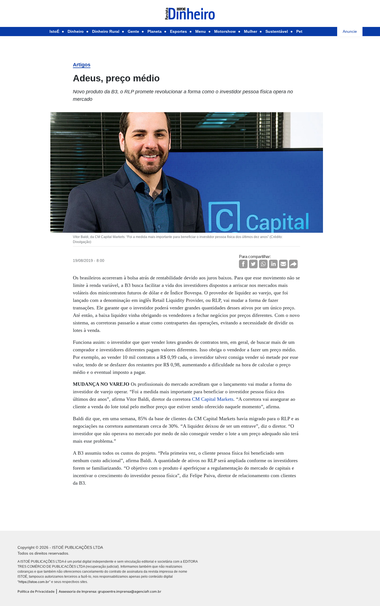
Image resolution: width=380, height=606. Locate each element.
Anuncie (350, 31)
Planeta (154, 31)
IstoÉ (54, 31)
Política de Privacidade (36, 591)
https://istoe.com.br (34, 582)
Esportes (178, 31)
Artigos (81, 64)
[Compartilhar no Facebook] (243, 264)
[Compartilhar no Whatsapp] (263, 264)
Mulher (250, 31)
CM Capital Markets (212, 399)
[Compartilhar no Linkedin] (273, 264)
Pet (299, 31)
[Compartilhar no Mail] (283, 264)
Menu (200, 31)
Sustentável (276, 31)
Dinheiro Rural (105, 31)
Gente (133, 31)
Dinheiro (76, 31)
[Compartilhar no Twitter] (253, 264)
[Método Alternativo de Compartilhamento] (293, 264)
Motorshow (225, 31)
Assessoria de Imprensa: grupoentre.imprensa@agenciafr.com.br (110, 591)
